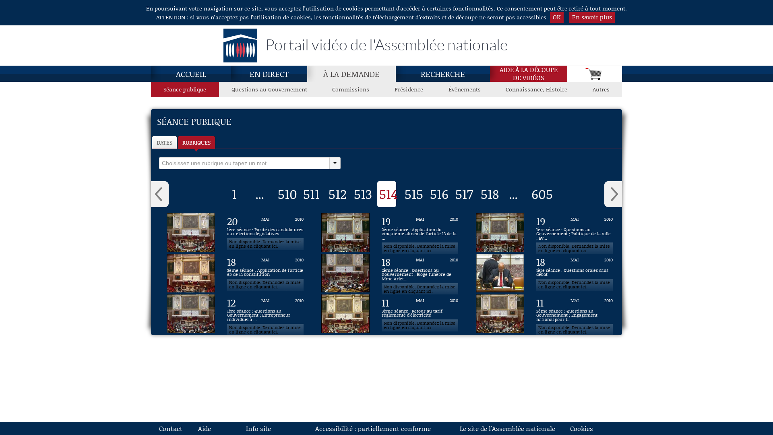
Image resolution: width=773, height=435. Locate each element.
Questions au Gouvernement (269, 89)
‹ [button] (160, 194)
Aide (204, 428)
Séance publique (184, 89)
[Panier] (594, 74)
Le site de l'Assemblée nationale (507, 428)
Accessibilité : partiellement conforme (373, 428)
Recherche (443, 73)
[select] (244, 163)
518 (490, 193)
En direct (269, 73)
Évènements (465, 89)
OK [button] (557, 16)
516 (439, 193)
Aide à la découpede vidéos (529, 74)
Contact (170, 428)
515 (414, 193)
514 (388, 193)
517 (464, 193)
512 (338, 193)
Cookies (581, 428)
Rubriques (196, 142)
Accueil (191, 73)
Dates (164, 142)
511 (311, 193)
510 (287, 193)
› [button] (613, 194)
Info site (258, 428)
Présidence (409, 89)
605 (542, 193)
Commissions (350, 89)
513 (363, 193)
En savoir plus (592, 16)
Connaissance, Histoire (536, 89)
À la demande (351, 73)
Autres (601, 89)
